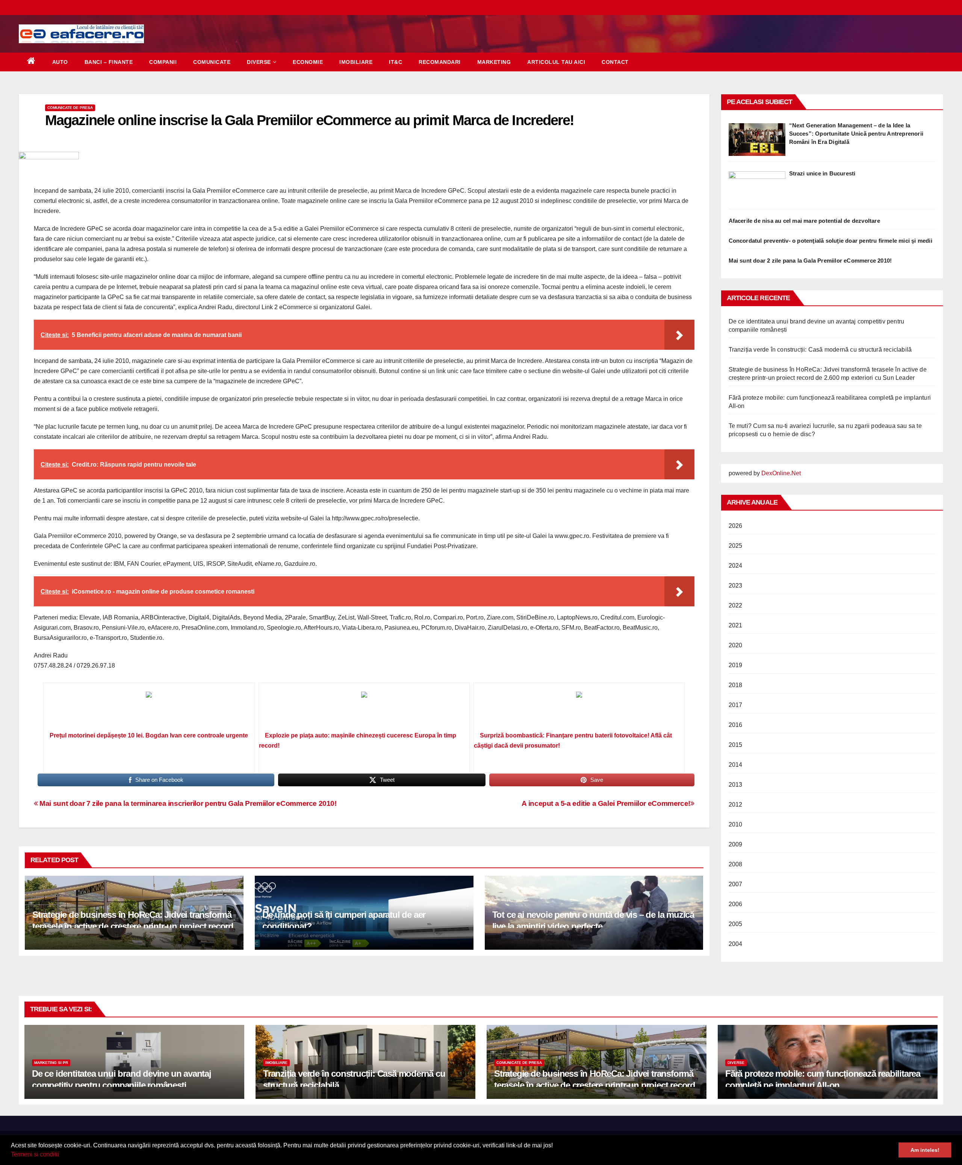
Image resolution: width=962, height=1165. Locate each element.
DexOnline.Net (781, 473)
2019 (736, 665)
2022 (736, 605)
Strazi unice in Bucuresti (822, 173)
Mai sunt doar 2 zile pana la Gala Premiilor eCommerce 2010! (810, 260)
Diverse (259, 62)
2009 (736, 844)
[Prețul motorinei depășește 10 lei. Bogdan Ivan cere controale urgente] (149, 709)
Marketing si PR (51, 1063)
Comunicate (211, 62)
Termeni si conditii (35, 1154)
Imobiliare (355, 62)
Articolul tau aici (556, 62)
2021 (736, 625)
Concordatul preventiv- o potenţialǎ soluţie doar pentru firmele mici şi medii (830, 240)
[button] (62, 1155)
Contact (615, 62)
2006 (736, 904)
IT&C (395, 62)
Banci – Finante (109, 62)
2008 (736, 864)
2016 (736, 725)
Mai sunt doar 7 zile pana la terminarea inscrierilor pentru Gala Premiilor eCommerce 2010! (187, 803)
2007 (736, 884)
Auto (60, 62)
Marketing (494, 62)
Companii (163, 62)
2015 (736, 745)
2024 (736, 565)
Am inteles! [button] (925, 1150)
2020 (736, 645)
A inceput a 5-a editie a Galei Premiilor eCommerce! (606, 803)
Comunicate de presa (70, 108)
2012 (736, 804)
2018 (736, 685)
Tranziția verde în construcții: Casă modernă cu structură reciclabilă (820, 349)
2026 (736, 526)
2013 (736, 784)
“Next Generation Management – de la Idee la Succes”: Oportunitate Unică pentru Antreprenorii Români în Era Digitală (856, 133)
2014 (736, 765)
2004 (736, 944)
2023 (736, 585)
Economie (308, 62)
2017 (736, 705)
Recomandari (440, 62)
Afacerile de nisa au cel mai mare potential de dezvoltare (804, 221)
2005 (736, 924)
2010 (736, 824)
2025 (736, 545)
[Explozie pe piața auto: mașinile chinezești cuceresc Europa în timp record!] (364, 709)
